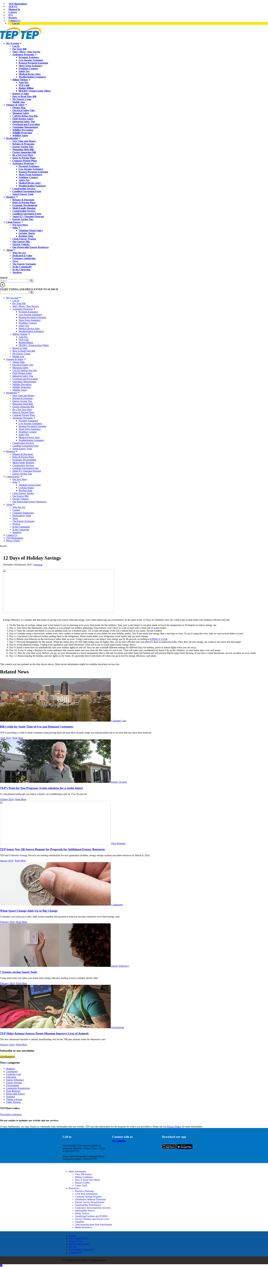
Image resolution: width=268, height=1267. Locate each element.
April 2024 (5, 738)
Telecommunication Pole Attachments (93, 1224)
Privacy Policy (174, 1126)
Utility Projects (13, 1102)
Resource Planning (84, 1191)
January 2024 (6, 860)
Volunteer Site (76, 1252)
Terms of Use (75, 1241)
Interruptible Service (85, 1210)
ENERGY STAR (158, 639)
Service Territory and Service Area (92, 1219)
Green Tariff (81, 1185)
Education (11, 1077)
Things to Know (14, 1099)
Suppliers (79, 1221)
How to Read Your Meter (87, 1180)
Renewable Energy (15, 1093)
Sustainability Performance (88, 1205)
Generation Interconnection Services (93, 1207)
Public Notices (82, 1213)
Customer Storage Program (88, 1196)
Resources (74, 1188)
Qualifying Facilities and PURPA (91, 1216)
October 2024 (6, 799)
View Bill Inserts (83, 1174)
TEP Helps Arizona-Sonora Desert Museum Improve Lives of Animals (44, 1033)
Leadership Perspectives (18, 1088)
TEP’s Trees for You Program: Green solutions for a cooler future (41, 788)
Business (10, 1068)
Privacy (72, 1235)
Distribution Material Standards (90, 1199)
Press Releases (118, 843)
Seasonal (38, 564)
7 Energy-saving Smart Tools (18, 972)
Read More (17, 738)
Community (117, 904)
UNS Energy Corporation (81, 1249)
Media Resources (83, 1227)
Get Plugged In (7, 1056)
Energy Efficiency (120, 966)
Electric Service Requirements (90, 1202)
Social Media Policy (79, 1238)
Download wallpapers (11, 1114)
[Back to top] (1, 1265)
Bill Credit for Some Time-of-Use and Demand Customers (36, 726)
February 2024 (7, 922)
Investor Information (79, 1244)
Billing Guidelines (84, 1177)
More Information (77, 1171)
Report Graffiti (82, 1182)
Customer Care (118, 720)
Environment (117, 1027)
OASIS (72, 1247)
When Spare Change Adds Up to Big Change (29, 910)
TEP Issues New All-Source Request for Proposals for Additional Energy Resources (52, 849)
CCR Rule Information (86, 1194)
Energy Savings (119, 782)
